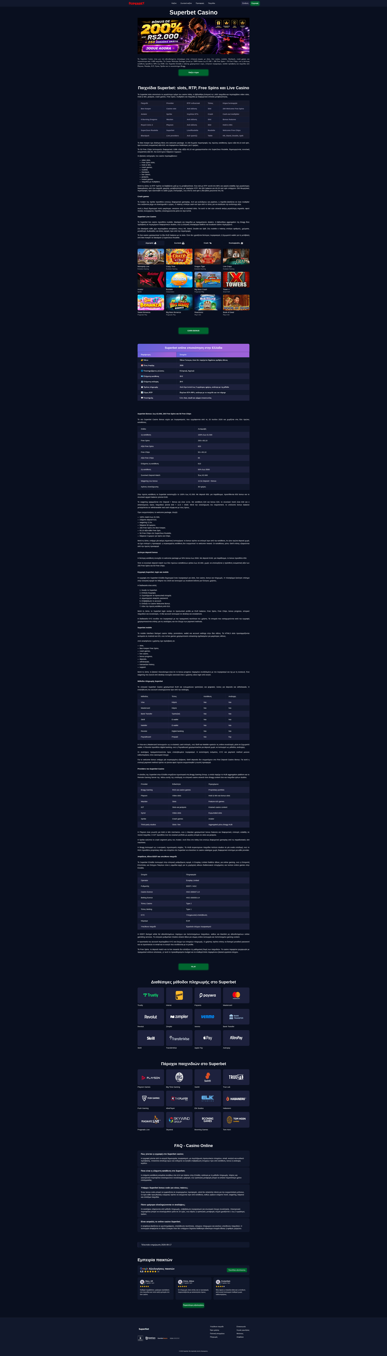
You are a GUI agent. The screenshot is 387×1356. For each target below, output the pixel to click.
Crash (206, 243)
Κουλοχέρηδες (234, 243)
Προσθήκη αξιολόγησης (237, 1270)
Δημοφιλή (149, 243)
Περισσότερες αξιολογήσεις (193, 1305)
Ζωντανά (177, 243)
